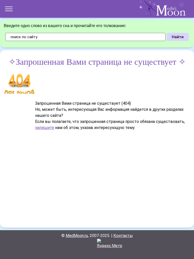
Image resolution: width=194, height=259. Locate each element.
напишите (44, 127)
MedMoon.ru (77, 235)
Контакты (123, 235)
